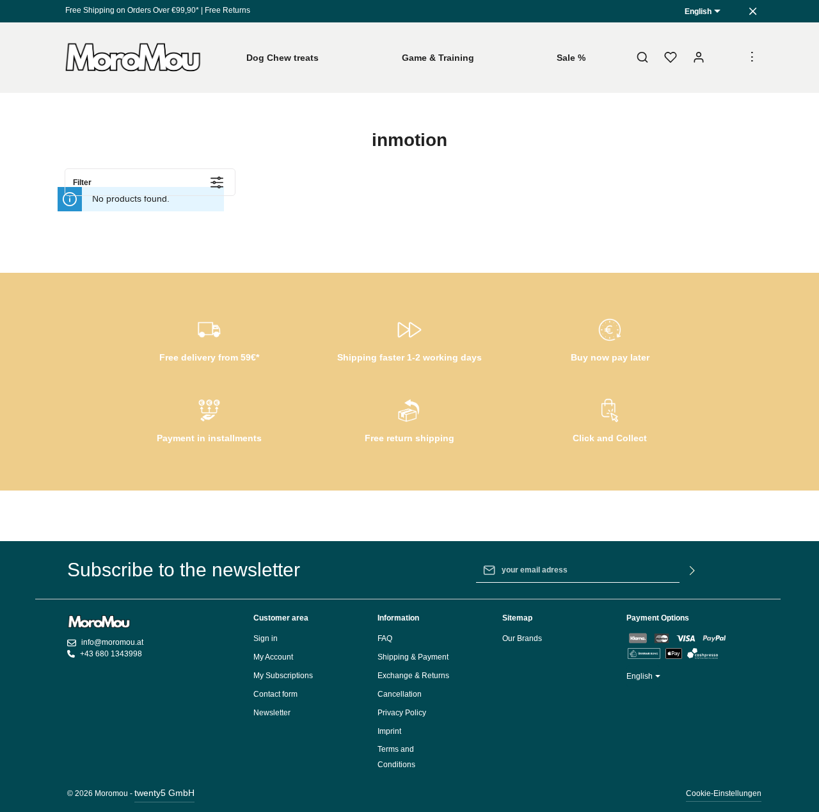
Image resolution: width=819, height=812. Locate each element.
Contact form (275, 694)
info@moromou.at (112, 642)
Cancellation (400, 694)
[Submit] (692, 569)
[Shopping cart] (727, 57)
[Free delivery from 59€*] (209, 338)
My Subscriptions (283, 675)
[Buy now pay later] (610, 338)
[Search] (642, 57)
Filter (82, 182)
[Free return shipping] (409, 418)
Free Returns (227, 10)
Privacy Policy (402, 712)
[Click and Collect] (610, 418)
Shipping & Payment (413, 657)
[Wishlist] (670, 57)
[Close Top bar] (752, 11)
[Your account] (699, 57)
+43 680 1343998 (111, 653)
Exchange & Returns (413, 675)
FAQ (385, 638)
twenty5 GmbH (164, 793)
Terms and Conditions (396, 757)
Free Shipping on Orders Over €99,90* (132, 10)
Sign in (265, 638)
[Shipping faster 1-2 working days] (409, 338)
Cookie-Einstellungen (723, 793)
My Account (273, 657)
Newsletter (271, 712)
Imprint (389, 731)
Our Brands (522, 638)
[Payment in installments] (209, 418)
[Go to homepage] (133, 58)
